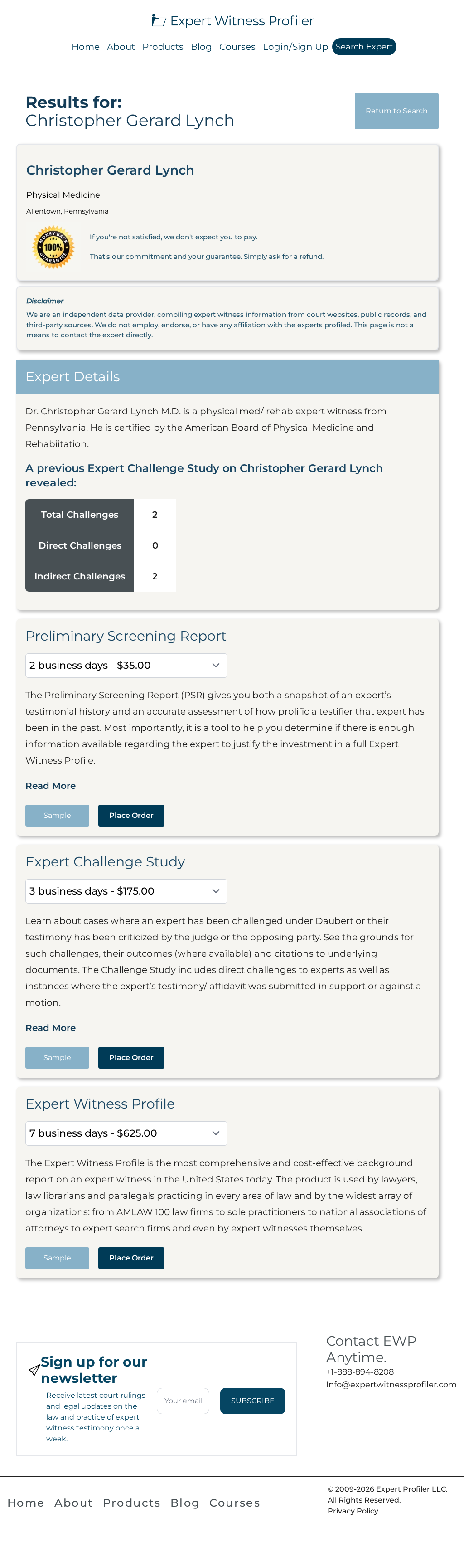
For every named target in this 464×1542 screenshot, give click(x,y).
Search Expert (364, 47)
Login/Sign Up (296, 46)
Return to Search (397, 111)
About (121, 46)
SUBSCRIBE (253, 1400)
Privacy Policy (353, 1511)
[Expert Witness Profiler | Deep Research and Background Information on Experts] (232, 19)
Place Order (131, 815)
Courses (237, 46)
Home (86, 46)
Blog (201, 46)
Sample (57, 815)
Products (163, 46)
